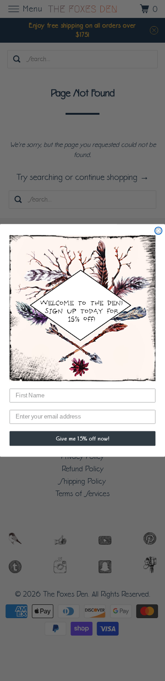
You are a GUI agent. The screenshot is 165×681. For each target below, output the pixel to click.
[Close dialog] (158, 230)
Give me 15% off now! (82, 439)
